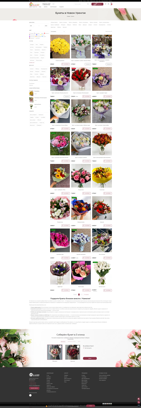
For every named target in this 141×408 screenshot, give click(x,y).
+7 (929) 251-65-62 (46, 4)
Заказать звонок (34, 388)
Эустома (31, 47)
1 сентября (43, 117)
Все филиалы (47, 0)
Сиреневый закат (60, 254)
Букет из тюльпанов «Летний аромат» (81, 92)
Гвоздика (41, 44)
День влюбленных (33, 122)
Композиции (53, 6)
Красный (47, 33)
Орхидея (32, 44)
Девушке (38, 76)
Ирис (31, 55)
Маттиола (32, 60)
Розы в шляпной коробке (104, 375)
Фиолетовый (32, 36)
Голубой (44, 36)
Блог (100, 0)
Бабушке (42, 74)
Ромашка (42, 52)
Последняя (86, 294)
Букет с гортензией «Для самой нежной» (60, 157)
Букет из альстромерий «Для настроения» (102, 157)
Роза (37, 44)
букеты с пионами (63, 22)
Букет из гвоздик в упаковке (81, 157)
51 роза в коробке (103, 378)
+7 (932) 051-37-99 (32, 384)
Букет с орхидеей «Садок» (102, 92)
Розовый (32, 33)
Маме (31, 74)
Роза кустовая (39, 60)
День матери (32, 119)
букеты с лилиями (93, 22)
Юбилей (39, 119)
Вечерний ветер (81, 222)
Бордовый (32, 38)
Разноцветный (33, 34)
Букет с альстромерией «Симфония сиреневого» (102, 60)
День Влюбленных (86, 378)
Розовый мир (60, 222)
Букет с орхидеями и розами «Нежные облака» (81, 60)
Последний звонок (86, 388)
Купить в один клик (81, 89)
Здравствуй (60, 286)
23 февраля (39, 125)
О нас (97, 0)
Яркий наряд (81, 286)
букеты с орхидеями (73, 22)
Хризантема (37, 49)
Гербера (45, 47)
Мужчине (44, 76)
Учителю (36, 74)
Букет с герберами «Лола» (60, 189)
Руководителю (44, 68)
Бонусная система (105, 0)
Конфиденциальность (51, 391)
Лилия (31, 49)
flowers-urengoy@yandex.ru (34, 385)
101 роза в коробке (103, 376)
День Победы (85, 381)
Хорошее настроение (81, 254)
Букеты (46, 6)
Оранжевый (39, 36)
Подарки (61, 6)
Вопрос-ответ (92, 0)
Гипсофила (42, 55)
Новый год (42, 122)
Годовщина (41, 114)
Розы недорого (102, 380)
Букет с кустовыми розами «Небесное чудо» (81, 125)
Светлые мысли (102, 286)
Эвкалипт (44, 49)
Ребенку (37, 68)
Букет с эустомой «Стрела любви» (102, 125)
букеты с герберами (55, 24)
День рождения (33, 114)
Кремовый (38, 38)
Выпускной (32, 125)
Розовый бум (81, 189)
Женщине (37, 71)
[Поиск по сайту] (88, 4)
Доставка (80, 0)
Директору (32, 76)
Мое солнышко (102, 254)
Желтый (43, 34)
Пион (31, 52)
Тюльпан (36, 55)
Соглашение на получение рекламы (52, 389)
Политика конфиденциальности (72, 406)
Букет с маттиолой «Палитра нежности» (60, 92)
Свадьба (31, 117)
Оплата (84, 0)
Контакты (110, 0)
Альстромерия (39, 47)
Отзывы (88, 0)
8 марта (37, 117)
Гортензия (36, 52)
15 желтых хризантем (60, 60)
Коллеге (31, 68)
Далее (89, 358)
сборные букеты (54, 22)
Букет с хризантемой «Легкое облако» (60, 125)
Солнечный (102, 189)
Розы (40, 6)
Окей (90, 405)
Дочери (31, 71)
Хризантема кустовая (34, 57)
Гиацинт (42, 57)
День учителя (84, 386)
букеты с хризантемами (104, 22)
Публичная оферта (51, 386)
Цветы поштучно (33, 6)
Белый (42, 33)
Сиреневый (37, 33)
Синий (38, 34)
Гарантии (49, 385)
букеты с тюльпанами (83, 22)
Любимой (43, 71)
